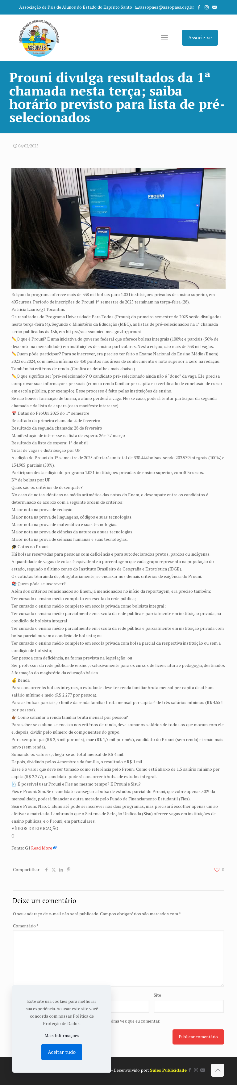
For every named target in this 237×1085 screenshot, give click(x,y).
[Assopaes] (39, 38)
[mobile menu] (164, 37)
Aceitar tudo (62, 1052)
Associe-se (200, 37)
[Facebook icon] (199, 7)
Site (157, 995)
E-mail (91, 995)
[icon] (214, 7)
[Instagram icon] (206, 7)
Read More (41, 848)
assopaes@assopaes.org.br (167, 7)
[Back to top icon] (217, 1070)
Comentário (26, 926)
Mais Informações (61, 1035)
